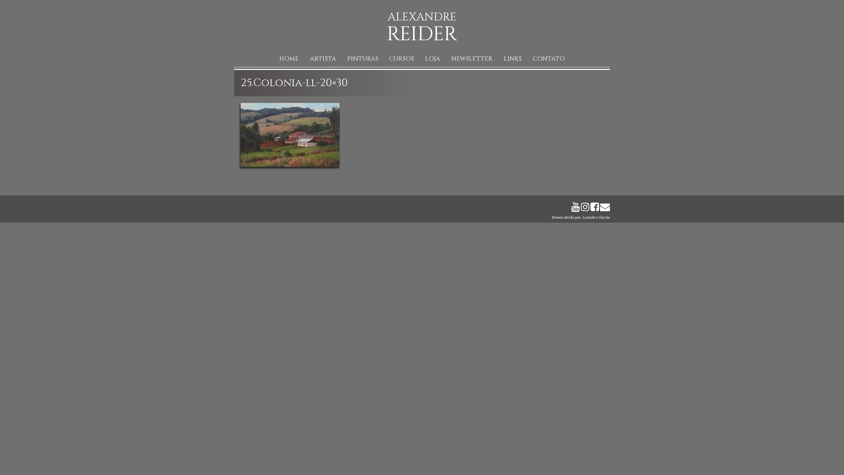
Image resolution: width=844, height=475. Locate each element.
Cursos (401, 59)
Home (289, 59)
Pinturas (362, 59)
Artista (323, 59)
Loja (432, 59)
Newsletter (472, 59)
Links (513, 59)
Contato (549, 59)
